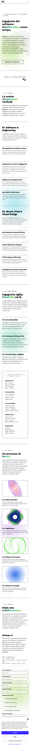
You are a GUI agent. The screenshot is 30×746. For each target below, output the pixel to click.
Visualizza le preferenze (15, 740)
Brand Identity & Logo (10, 706)
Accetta (15, 732)
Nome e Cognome (6, 670)
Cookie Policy (11, 744)
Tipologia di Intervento (7, 695)
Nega (15, 736)
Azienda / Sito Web (7, 682)
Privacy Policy (18, 744)
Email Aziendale (6, 676)
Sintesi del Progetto (7, 713)
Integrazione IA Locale (11, 702)
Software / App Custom (11, 698)
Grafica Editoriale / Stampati (12, 710)
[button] (28, 719)
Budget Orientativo (7, 689)
